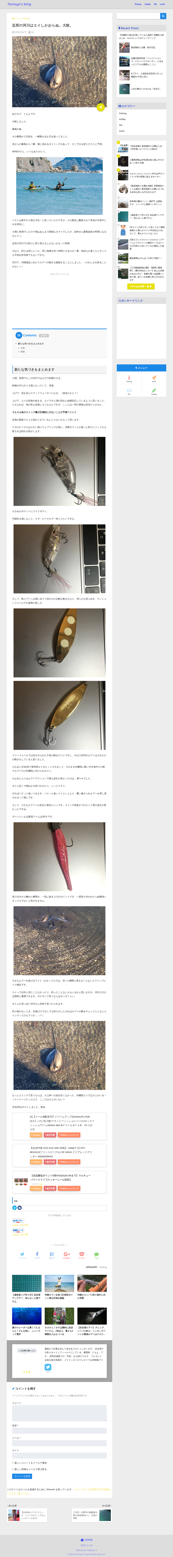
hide (44, 336)
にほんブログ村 (20, 1224)
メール (16, 1438)
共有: (23, 348)
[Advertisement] (59, 300)
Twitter (48, 1372)
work (162, 4)
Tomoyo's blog (19, 4)
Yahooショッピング (70, 1135)
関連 (23, 351)
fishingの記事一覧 (140, 286)
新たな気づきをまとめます (31, 343)
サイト (15, 1450)
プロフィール (86, 1545)
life (155, 4)
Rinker (41, 1184)
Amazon (37, 1135)
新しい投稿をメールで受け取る (31, 1469)
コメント (16, 1403)
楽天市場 (51, 1135)
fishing (138, 4)
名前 (15, 1425)
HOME (88, 1540)
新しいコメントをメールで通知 (31, 1463)
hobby (148, 4)
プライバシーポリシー (86, 1550)
